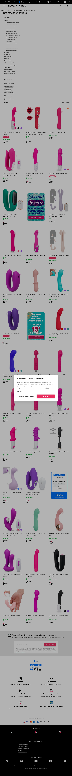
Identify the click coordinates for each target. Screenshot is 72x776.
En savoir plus (21, 391)
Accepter (46, 396)
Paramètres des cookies (26, 396)
